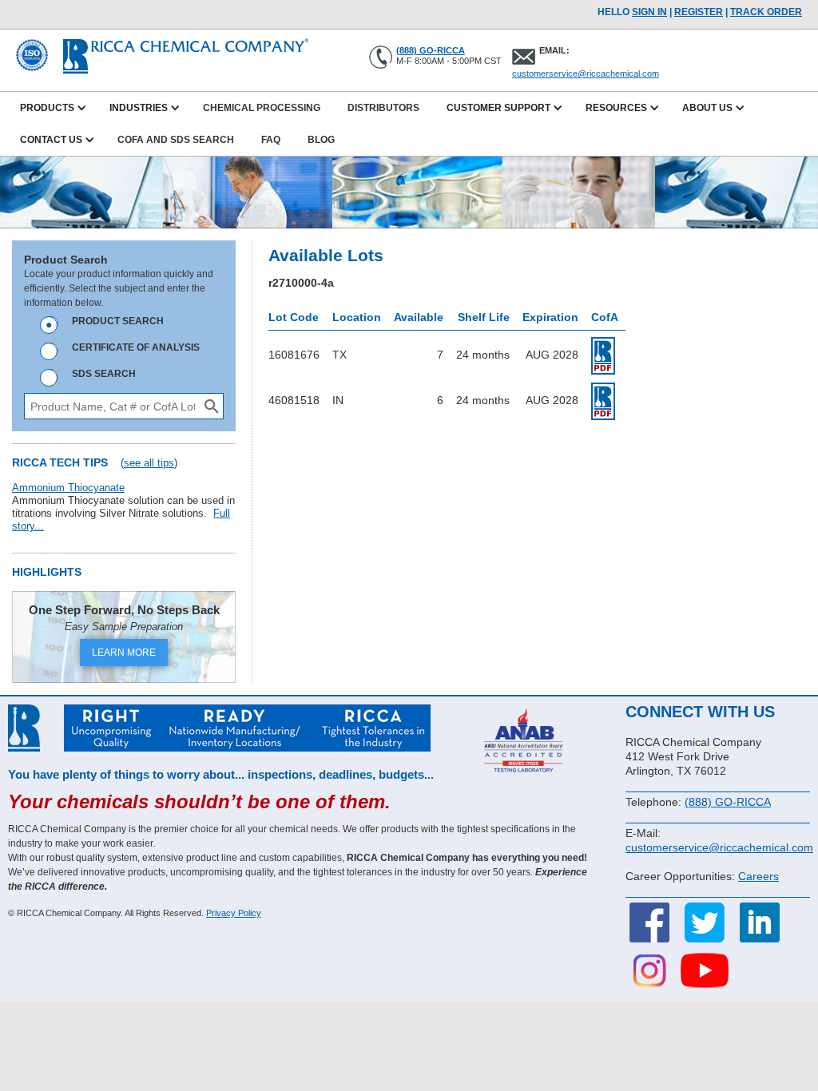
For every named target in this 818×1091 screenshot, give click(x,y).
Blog (321, 139)
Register (698, 12)
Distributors (383, 107)
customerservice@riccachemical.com (585, 73)
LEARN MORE (124, 652)
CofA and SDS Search (175, 139)
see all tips (149, 463)
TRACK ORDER (766, 12)
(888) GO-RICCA (430, 50)
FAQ (270, 139)
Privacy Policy (233, 913)
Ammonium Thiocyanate (68, 488)
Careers (758, 876)
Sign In (649, 12)
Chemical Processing (261, 107)
